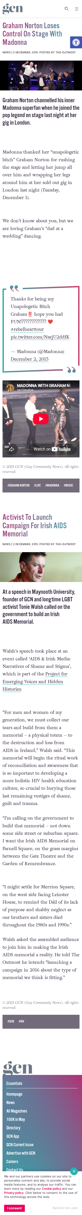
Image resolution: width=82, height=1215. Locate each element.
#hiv (21, 1021)
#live (37, 485)
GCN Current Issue (19, 1145)
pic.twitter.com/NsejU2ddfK (40, 337)
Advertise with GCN (20, 1153)
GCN (28, 600)
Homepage (14, 1094)
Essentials (14, 1083)
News (10, 1103)
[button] (76, 42)
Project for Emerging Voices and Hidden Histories (35, 681)
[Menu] (77, 8)
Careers (12, 1162)
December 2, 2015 (30, 359)
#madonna (52, 485)
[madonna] (41, 75)
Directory (13, 1128)
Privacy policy (13, 1192)
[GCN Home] (13, 9)
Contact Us (14, 1170)
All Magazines (16, 1111)
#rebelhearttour (27, 329)
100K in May (15, 1120)
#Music (68, 485)
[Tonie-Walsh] (41, 567)
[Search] (67, 8)
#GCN (11, 1021)
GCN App (12, 1136)
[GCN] (18, 1073)
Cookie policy (51, 1188)
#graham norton (19, 485)
